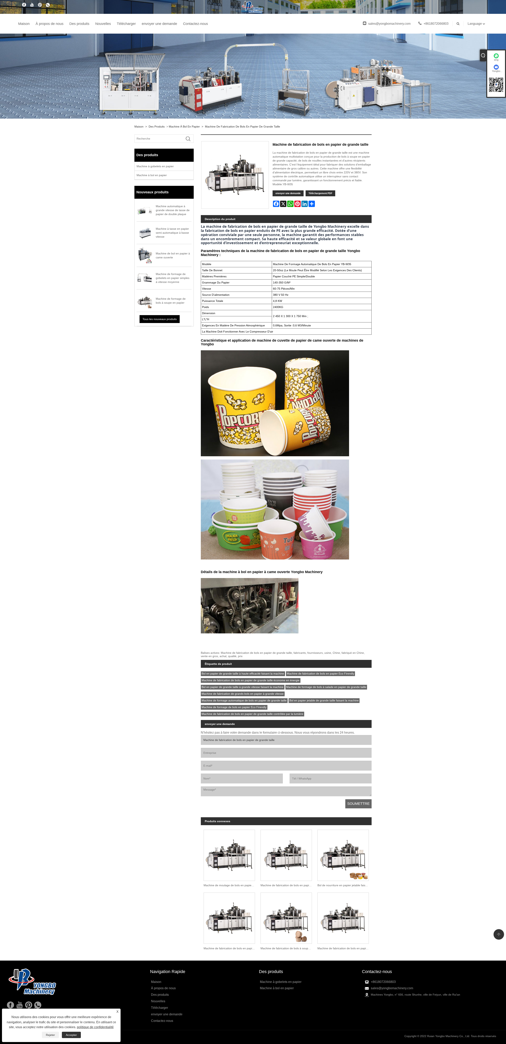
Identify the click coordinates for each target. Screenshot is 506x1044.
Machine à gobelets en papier (155, 166)
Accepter (71, 1034)
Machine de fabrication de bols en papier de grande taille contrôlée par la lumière (252, 713)
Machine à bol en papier (184, 126)
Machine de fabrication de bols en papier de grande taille (242, 126)
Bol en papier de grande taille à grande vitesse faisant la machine (242, 687)
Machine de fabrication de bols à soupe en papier (288, 948)
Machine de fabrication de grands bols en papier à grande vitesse (243, 693)
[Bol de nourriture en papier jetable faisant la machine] (343, 854)
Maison (24, 24)
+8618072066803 (436, 23)
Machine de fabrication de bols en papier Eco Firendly (320, 673)
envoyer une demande (159, 24)
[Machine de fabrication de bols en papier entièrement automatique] (343, 917)
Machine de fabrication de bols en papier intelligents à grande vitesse (288, 885)
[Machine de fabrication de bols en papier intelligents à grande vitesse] (286, 854)
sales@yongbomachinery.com (389, 23)
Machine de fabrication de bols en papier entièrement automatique (344, 948)
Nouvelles (103, 24)
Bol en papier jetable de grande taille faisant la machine (324, 700)
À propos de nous (49, 24)
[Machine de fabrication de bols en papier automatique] (229, 917)
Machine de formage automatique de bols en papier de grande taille (244, 700)
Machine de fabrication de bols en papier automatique (231, 948)
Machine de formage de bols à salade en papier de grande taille (326, 687)
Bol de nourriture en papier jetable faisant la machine (344, 885)
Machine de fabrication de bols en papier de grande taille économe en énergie (250, 680)
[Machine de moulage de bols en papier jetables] (229, 854)
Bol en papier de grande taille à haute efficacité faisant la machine (243, 673)
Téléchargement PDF (320, 193)
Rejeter (50, 1034)
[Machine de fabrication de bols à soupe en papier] (286, 917)
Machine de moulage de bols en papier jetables (231, 885)
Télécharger (126, 24)
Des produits (79, 24)
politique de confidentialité (95, 1027)
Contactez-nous (195, 24)
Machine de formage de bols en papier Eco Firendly (234, 707)
